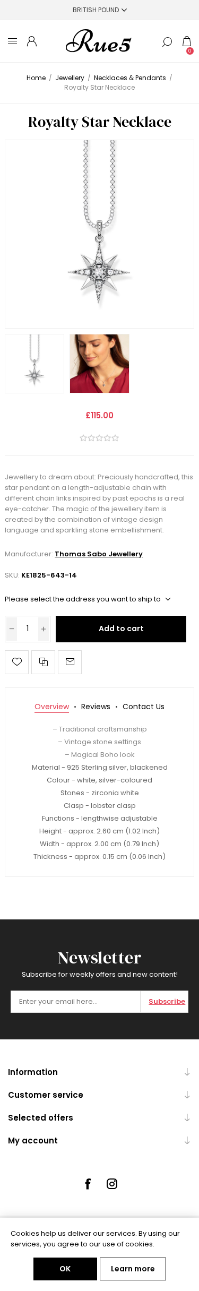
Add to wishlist (17, 662)
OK (65, 1268)
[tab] (51, 706)
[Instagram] (112, 1183)
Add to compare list (43, 662)
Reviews (95, 706)
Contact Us (144, 706)
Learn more (133, 1268)
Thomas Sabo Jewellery (99, 554)
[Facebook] (87, 1183)
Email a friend (70, 662)
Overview (51, 706)
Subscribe (167, 1001)
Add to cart (121, 628)
